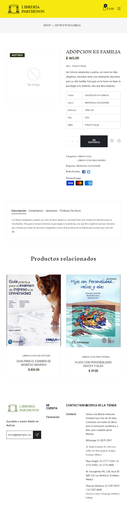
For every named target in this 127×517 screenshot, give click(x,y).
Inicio (47, 25)
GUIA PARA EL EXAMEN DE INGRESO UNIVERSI (34, 362)
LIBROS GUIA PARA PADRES (92, 160)
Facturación (52, 417)
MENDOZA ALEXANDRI (88, 166)
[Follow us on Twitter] (88, 172)
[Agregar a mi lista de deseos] (111, 141)
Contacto (71, 414)
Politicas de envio (70, 211)
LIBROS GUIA (84, 156)
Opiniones (51, 211)
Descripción (19, 211)
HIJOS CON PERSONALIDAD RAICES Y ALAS (93, 364)
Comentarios (36, 211)
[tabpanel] (34, 310)
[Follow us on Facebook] (84, 172)
